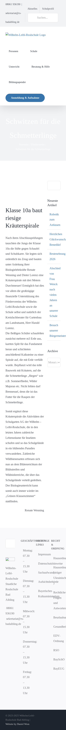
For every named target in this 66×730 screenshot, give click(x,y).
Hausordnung (56, 558)
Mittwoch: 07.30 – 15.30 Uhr (25, 622)
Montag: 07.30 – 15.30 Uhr (25, 561)
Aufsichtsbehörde (40, 581)
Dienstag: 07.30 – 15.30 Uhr (25, 591)
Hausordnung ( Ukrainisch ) (56, 575)
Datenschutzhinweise (40, 563)
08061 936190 (13, 4)
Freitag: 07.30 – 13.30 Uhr (25, 682)
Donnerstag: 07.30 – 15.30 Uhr (25, 652)
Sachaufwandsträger (40, 572)
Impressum (40, 554)
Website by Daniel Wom (17, 724)
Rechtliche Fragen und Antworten (56, 600)
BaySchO (56, 659)
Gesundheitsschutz (56, 626)
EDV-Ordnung (56, 638)
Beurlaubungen (56, 617)
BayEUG (56, 668)
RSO (56, 650)
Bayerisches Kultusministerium (40, 593)
